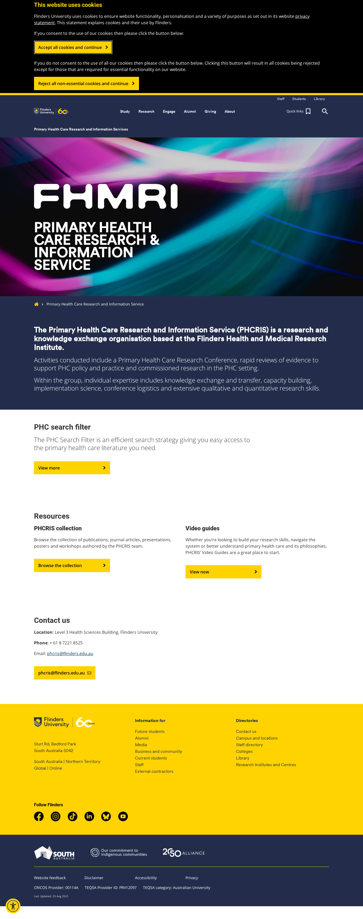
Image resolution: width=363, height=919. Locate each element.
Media (141, 744)
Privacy (191, 877)
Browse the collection (60, 565)
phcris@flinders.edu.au (70, 653)
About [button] (230, 111)
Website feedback (50, 877)
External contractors (154, 771)
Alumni (142, 738)
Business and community (158, 751)
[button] (299, 111)
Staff (139, 764)
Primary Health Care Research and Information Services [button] (81, 129)
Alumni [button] (190, 111)
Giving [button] (210, 111)
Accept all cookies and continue (70, 47)
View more (49, 468)
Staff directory (249, 744)
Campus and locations (257, 738)
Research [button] (146, 111)
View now (199, 572)
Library (242, 758)
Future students (149, 731)
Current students (151, 758)
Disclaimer (94, 877)
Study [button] (125, 111)
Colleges (244, 751)
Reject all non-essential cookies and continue (83, 83)
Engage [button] (169, 111)
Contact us (246, 731)
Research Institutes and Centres (266, 764)
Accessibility (146, 877)
